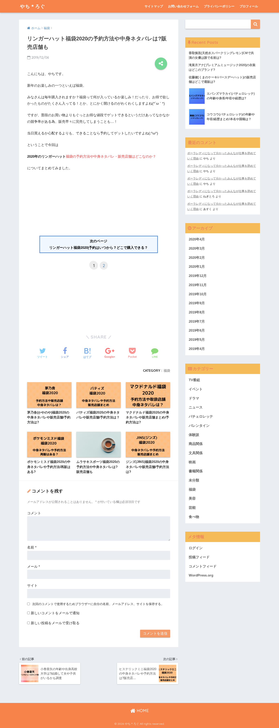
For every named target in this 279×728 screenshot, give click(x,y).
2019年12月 (198, 276)
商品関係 (196, 444)
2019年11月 (198, 285)
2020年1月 (197, 267)
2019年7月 (197, 321)
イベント (196, 389)
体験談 (194, 435)
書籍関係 (196, 471)
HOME (142, 710)
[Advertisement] (98, 205)
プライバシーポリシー (219, 6)
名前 (32, 547)
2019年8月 (197, 312)
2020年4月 (197, 239)
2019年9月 (197, 303)
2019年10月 (198, 294)
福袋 (167, 370)
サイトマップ (154, 6)
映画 (192, 462)
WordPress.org (201, 575)
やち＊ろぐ (32, 6)
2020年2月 (197, 258)
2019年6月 (197, 330)
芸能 (192, 508)
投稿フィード (199, 557)
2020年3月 (197, 248)
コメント (34, 513)
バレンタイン (199, 426)
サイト (32, 585)
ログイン (196, 548)
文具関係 (196, 453)
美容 (192, 498)
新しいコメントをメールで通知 (55, 613)
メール (33, 567)
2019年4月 (197, 349)
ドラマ (194, 398)
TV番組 (194, 380)
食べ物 (194, 517)
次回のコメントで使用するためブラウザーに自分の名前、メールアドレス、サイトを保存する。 (98, 604)
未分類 (194, 480)
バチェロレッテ (201, 416)
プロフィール (249, 6)
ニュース (196, 407)
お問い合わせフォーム (183, 6)
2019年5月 (197, 340)
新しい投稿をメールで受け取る (55, 623)
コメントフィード (203, 566)
